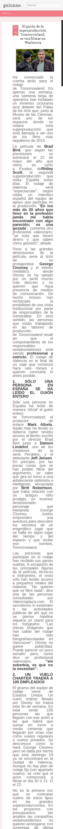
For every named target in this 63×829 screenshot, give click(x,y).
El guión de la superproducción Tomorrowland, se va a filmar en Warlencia (32, 34)
